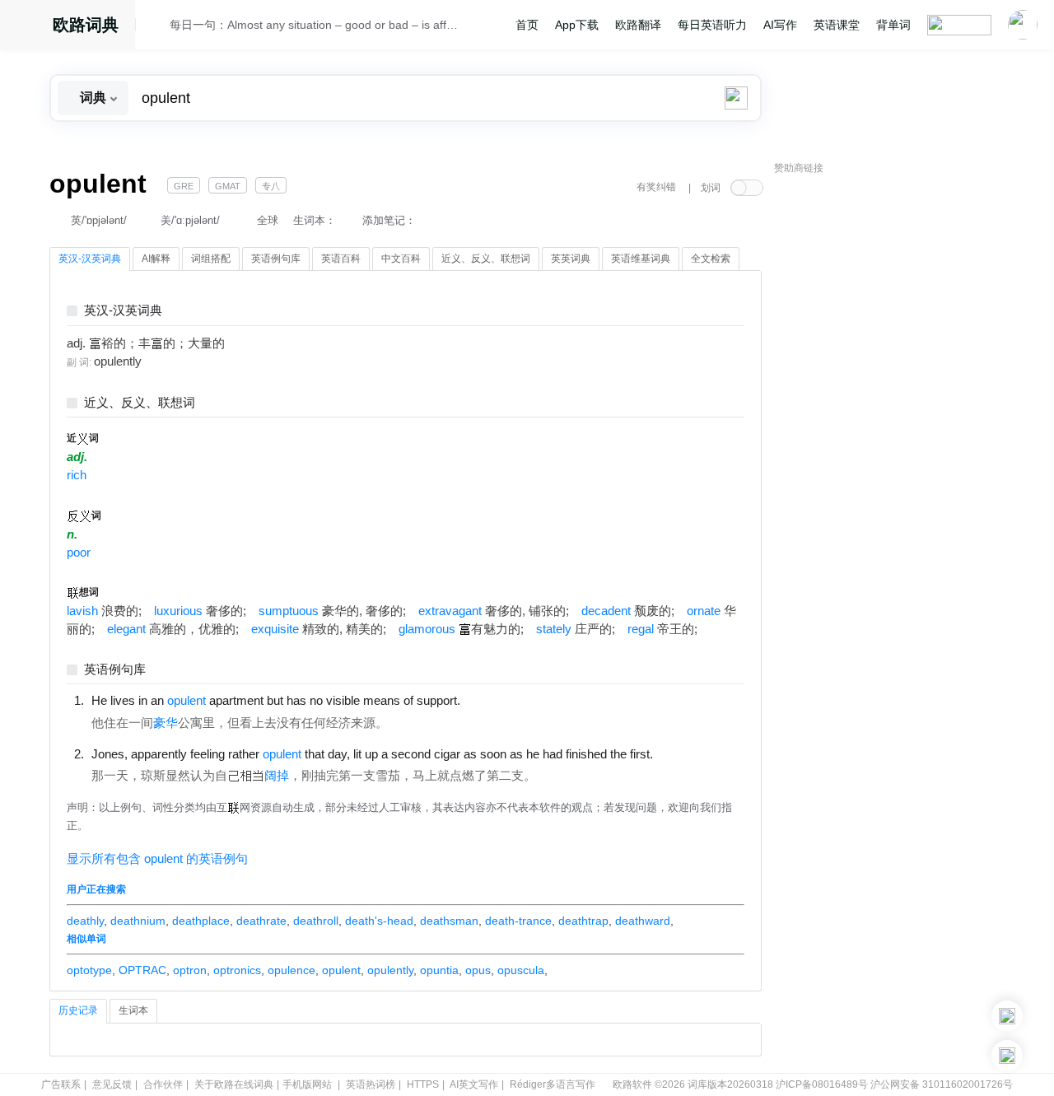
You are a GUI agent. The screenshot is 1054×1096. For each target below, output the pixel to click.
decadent (606, 611)
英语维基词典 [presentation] (640, 258)
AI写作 (780, 24)
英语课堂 (837, 24)
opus (478, 970)
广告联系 (61, 1084)
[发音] (157, 27)
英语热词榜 (370, 1084)
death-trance (518, 920)
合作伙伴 (163, 1084)
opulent (341, 970)
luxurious (178, 611)
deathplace (201, 920)
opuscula (520, 970)
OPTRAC (142, 970)
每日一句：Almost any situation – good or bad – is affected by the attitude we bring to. (314, 24)
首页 (527, 24)
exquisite (275, 629)
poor (79, 552)
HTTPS (423, 1084)
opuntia (439, 970)
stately (553, 629)
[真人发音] (488, 700)
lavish (82, 611)
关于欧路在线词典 (233, 1084)
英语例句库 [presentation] (276, 258)
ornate (704, 611)
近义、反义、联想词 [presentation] (485, 258)
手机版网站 (307, 1084)
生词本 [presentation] (133, 1010)
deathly (85, 920)
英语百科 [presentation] (341, 258)
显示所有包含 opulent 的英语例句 (157, 858)
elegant (126, 629)
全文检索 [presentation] (710, 258)
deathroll (315, 920)
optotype (89, 970)
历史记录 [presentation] (78, 1010)
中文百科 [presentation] (401, 258)
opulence (291, 970)
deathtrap (583, 920)
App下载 (577, 24)
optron (190, 970)
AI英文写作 (474, 1084)
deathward (642, 920)
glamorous (427, 629)
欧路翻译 (638, 24)
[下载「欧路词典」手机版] (1007, 1016)
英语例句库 (115, 670)
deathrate (261, 920)
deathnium (138, 920)
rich (76, 475)
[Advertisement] (897, 432)
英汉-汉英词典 (123, 311)
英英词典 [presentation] (570, 258)
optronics (237, 970)
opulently (390, 970)
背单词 (893, 24)
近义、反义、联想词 (139, 403)
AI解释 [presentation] (156, 258)
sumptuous (289, 611)
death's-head (379, 920)
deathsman (449, 920)
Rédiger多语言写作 (552, 1084)
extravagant (450, 611)
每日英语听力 (712, 24)
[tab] (89, 259)
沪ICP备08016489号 (822, 1084)
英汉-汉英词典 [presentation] (89, 258)
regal (640, 629)
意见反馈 (112, 1084)
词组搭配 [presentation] (211, 258)
